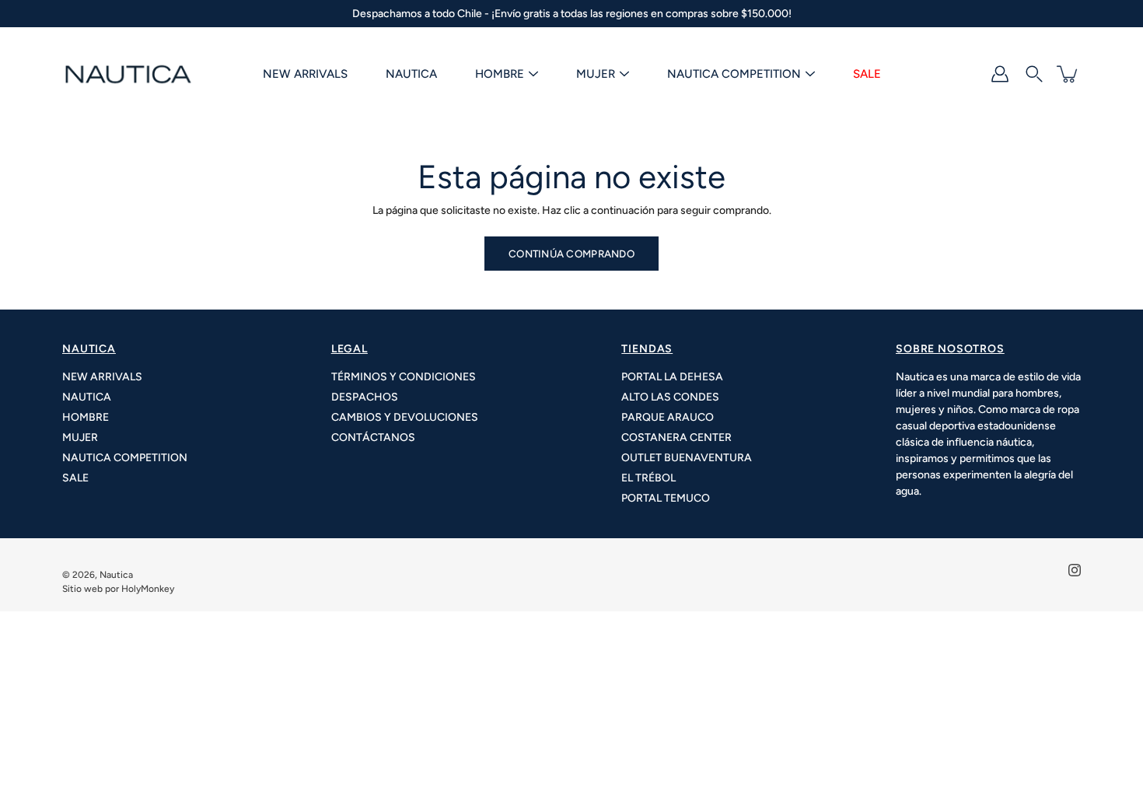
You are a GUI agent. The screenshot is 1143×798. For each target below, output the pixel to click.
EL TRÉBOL (648, 478)
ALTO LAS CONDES (670, 397)
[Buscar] (1034, 73)
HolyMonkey (147, 588)
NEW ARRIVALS (305, 74)
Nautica (116, 574)
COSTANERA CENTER (676, 437)
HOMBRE (499, 74)
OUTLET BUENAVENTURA (686, 457)
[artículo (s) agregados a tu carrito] (1068, 73)
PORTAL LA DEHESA (672, 376)
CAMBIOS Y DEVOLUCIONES (404, 417)
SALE (867, 74)
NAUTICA (411, 74)
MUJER (595, 74)
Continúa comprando (571, 253)
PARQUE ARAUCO (667, 417)
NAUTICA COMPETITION (734, 74)
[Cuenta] (999, 73)
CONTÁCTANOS (373, 437)
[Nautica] (128, 74)
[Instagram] (1074, 570)
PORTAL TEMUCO (665, 498)
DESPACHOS (364, 397)
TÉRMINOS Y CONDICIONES (403, 376)
